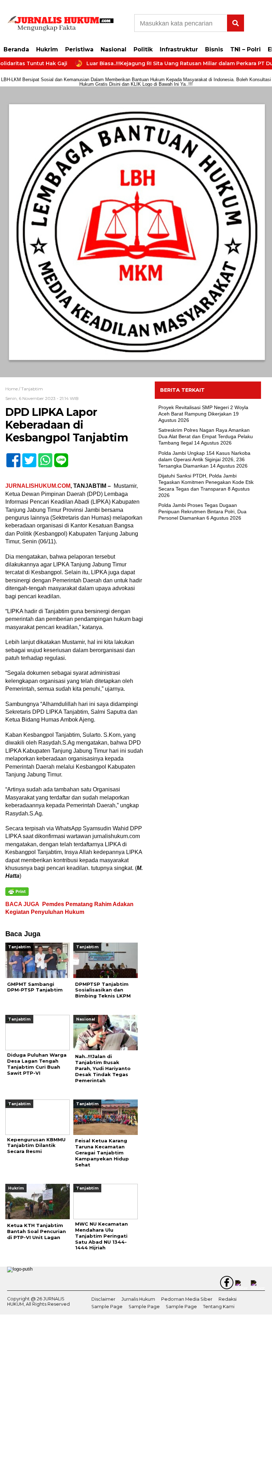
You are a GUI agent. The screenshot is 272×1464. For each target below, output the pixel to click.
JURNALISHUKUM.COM (37, 486)
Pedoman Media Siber (186, 1299)
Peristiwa (79, 49)
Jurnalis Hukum (138, 1299)
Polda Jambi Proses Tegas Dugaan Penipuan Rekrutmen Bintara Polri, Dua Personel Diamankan (202, 511)
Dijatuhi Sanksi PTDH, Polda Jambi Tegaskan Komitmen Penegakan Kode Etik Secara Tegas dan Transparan (206, 482)
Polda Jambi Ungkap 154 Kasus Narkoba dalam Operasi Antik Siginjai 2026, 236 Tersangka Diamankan (204, 459)
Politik (143, 49)
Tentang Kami (218, 1306)
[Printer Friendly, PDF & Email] (17, 891)
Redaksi (228, 1299)
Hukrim (47, 49)
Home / (13, 388)
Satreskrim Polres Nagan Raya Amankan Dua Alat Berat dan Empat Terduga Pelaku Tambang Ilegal (205, 436)
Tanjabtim (32, 388)
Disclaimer (103, 1299)
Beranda (16, 49)
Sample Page (107, 1306)
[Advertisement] (207, 580)
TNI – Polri (245, 49)
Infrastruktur (179, 49)
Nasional (113, 49)
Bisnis (214, 49)
